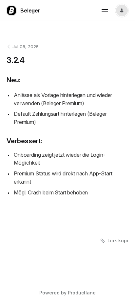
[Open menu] (104, 10)
